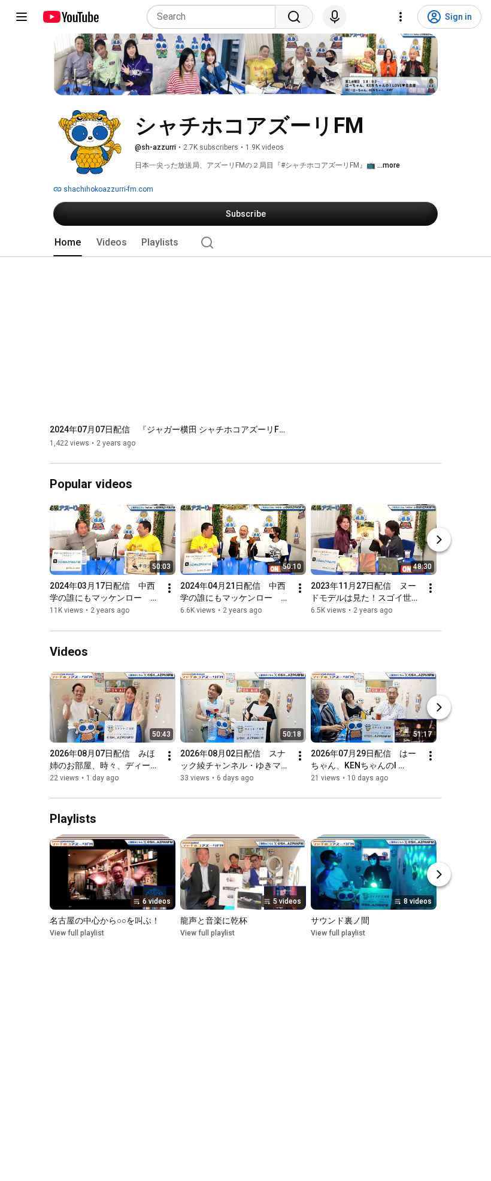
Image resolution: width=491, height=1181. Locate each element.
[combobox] (214, 17)
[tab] (67, 242)
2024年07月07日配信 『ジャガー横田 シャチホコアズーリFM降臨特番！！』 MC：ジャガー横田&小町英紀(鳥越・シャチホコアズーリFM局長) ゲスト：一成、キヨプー (170, 429)
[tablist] (245, 242)
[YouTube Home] (70, 17)
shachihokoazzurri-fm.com (107, 189)
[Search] (294, 17)
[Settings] (400, 17)
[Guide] (21, 17)
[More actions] (169, 589)
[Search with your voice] (335, 17)
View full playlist (77, 933)
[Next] (439, 540)
